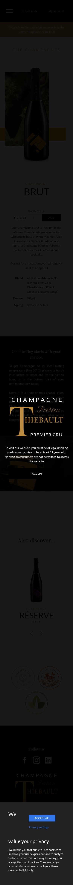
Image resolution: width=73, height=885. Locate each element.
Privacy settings (39, 827)
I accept (36, 473)
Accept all (42, 818)
